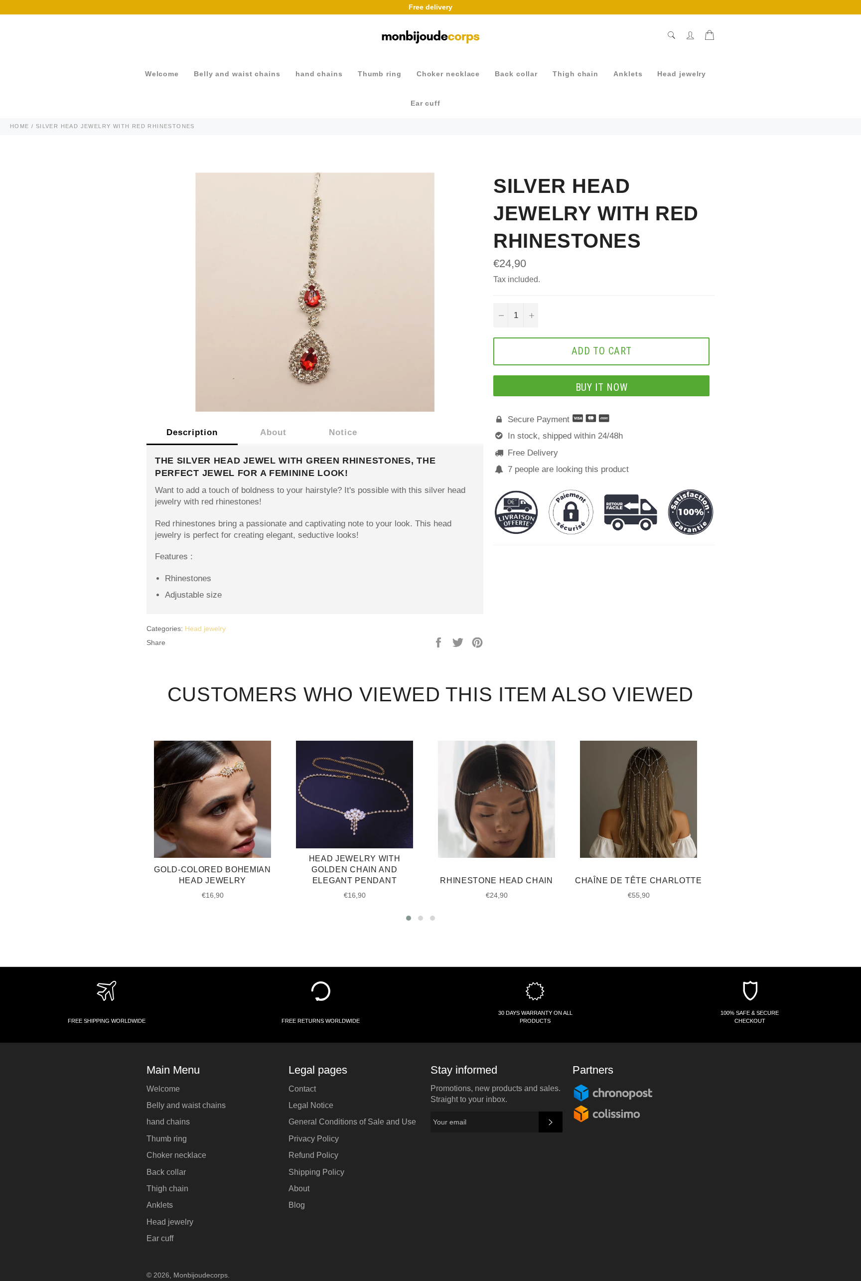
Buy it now (601, 387)
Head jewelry (681, 74)
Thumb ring (380, 74)
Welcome (162, 74)
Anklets (627, 74)
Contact (302, 1089)
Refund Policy (313, 1155)
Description (192, 432)
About (273, 432)
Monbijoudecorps (200, 1275)
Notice (343, 432)
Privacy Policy (313, 1138)
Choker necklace (448, 74)
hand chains (319, 74)
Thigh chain (575, 74)
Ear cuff (425, 103)
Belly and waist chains (237, 74)
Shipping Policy (316, 1172)
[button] (409, 918)
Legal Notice (310, 1105)
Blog (296, 1205)
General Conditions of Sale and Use (352, 1122)
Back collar (516, 74)
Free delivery (430, 7)
